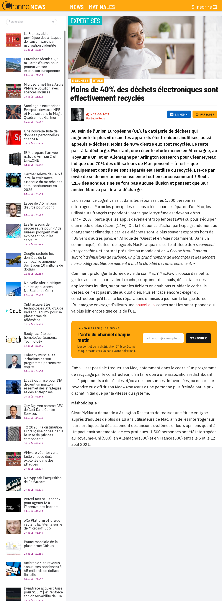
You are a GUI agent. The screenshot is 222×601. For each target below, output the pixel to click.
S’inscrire (202, 7)
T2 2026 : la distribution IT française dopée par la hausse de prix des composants (44, 433)
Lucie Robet (98, 118)
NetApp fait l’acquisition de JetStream (43, 480)
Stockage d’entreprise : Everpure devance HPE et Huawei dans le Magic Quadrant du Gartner (43, 112)
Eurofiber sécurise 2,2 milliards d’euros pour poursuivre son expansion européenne (42, 65)
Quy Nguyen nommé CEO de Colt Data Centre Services (43, 410)
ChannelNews (23, 5)
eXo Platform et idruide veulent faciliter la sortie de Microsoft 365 (43, 524)
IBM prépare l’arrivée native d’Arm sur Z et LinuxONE (41, 156)
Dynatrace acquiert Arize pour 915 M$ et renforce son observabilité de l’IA (43, 592)
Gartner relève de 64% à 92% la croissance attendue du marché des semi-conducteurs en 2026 (43, 182)
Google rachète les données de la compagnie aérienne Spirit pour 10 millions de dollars (43, 261)
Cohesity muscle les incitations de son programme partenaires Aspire (43, 361)
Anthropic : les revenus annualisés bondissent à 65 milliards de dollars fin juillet (43, 569)
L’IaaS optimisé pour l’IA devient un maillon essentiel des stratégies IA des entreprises (43, 386)
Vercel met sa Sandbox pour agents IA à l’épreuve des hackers (42, 503)
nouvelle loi (145, 304)
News (77, 7)
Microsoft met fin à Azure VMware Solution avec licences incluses (44, 88)
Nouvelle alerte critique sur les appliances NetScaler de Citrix (42, 287)
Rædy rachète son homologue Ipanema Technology (40, 337)
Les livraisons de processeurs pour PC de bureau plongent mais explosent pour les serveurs (43, 232)
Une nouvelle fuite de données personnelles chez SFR (41, 135)
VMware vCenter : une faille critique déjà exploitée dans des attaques (41, 458)
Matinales (102, 7)
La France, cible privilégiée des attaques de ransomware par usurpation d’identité (42, 39)
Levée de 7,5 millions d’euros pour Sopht (40, 205)
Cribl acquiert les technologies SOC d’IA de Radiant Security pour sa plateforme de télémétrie (43, 312)
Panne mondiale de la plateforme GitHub (41, 544)
